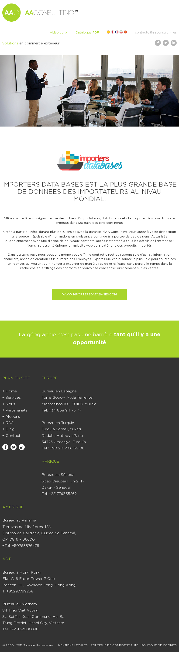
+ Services (11, 397)
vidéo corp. (59, 32)
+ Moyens (11, 416)
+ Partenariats (15, 410)
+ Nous (8, 404)
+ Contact (11, 436)
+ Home (9, 391)
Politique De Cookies (159, 645)
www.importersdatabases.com (89, 294)
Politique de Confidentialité (114, 645)
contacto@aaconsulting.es (156, 32)
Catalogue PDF (87, 32)
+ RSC (8, 423)
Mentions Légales (73, 645)
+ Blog (8, 429)
